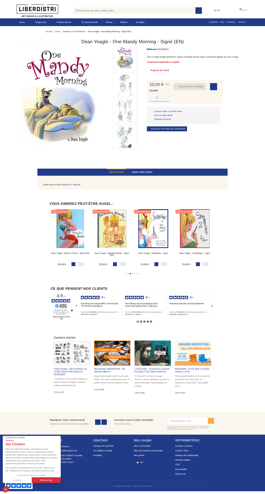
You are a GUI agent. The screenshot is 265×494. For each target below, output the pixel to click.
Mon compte (142, 440)
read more (152, 306)
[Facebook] (98, 422)
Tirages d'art (40, 22)
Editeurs (124, 22)
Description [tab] (116, 172)
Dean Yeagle (232, 57)
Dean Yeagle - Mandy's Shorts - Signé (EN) (70, 253)
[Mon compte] (228, 10)
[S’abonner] (211, 421)
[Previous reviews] (76, 306)
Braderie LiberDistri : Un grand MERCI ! (109, 370)
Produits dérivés (64, 22)
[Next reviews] (212, 306)
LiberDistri (100, 440)
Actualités (140, 22)
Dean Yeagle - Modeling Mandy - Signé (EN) (112, 254)
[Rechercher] (198, 10)
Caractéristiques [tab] (142, 172)
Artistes (109, 22)
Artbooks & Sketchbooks (74, 31)
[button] (243, 10)
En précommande (90, 22)
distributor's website (70, 184)
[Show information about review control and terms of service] (72, 310)
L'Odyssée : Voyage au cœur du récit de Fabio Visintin (152, 370)
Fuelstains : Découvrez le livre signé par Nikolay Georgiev (70, 372)
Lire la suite (59, 392)
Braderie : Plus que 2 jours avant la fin (192, 370)
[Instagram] (104, 422)
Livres (22, 22)
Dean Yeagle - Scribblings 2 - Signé (194, 253)
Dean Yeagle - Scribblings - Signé (153, 253)
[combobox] (132, 10)
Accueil (49, 31)
